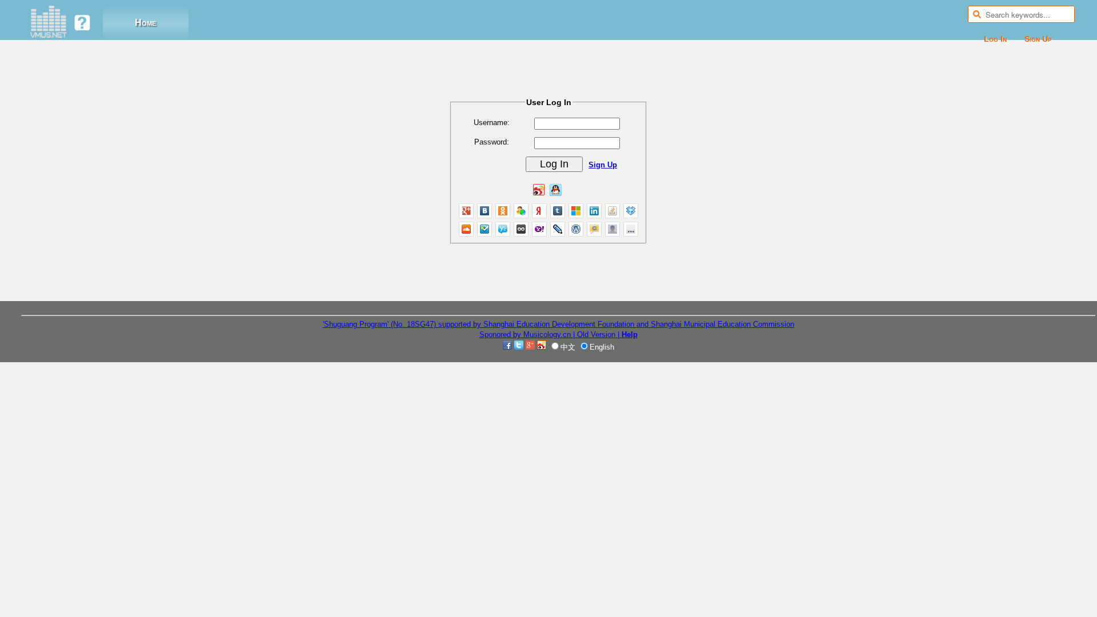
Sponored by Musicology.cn (526, 334)
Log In (995, 38)
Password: (491, 142)
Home (145, 22)
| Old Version (594, 334)
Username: (492, 122)
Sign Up (1038, 38)
